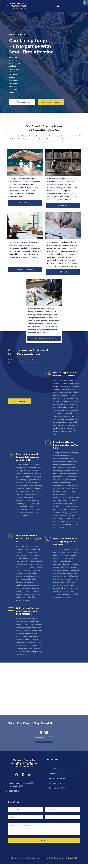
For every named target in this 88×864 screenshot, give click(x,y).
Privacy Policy (73, 858)
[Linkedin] (23, 774)
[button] (58, 6)
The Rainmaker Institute (58, 858)
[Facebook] (16, 774)
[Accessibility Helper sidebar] (85, 2)
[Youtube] (29, 774)
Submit (44, 840)
